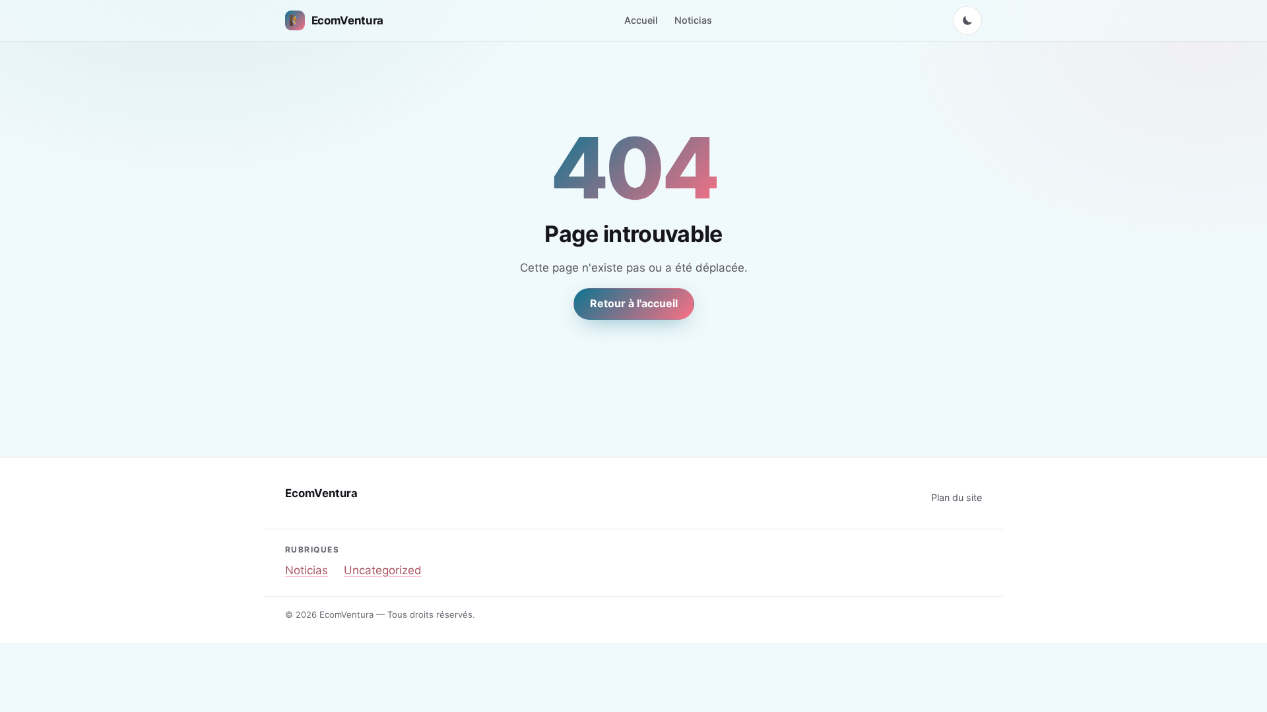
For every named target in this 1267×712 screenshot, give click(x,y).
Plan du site (956, 497)
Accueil (641, 20)
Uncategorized (383, 570)
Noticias (693, 20)
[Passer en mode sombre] (967, 20)
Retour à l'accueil (634, 303)
